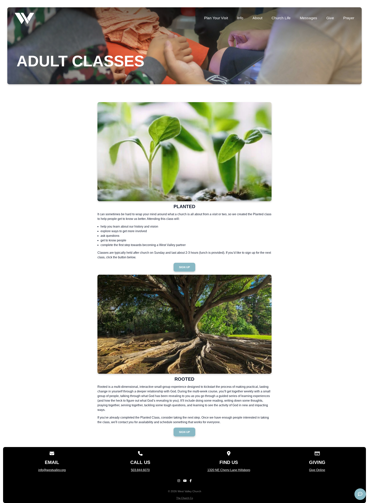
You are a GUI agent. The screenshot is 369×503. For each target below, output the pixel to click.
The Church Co (184, 498)
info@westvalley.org (52, 470)
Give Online (317, 470)
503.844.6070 (140, 470)
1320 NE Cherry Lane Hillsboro (228, 470)
